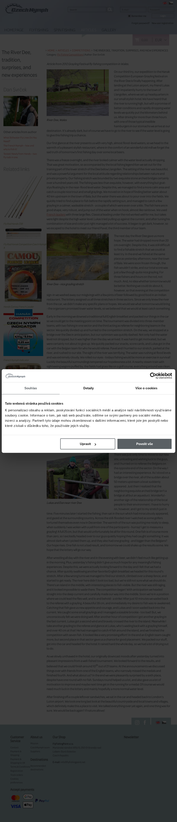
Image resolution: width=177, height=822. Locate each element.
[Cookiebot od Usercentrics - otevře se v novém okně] (153, 375)
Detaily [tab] (88, 388)
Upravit (85, 444)
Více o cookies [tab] (146, 388)
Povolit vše (144, 444)
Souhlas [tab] (30, 388)
